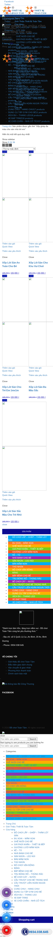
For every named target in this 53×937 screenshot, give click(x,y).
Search (33, 739)
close (4, 524)
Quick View (7, 246)
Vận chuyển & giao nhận (19, 667)
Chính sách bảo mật (17, 673)
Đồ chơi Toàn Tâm (18, 727)
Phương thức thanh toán (19, 670)
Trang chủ (7, 126)
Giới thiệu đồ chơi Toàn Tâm (21, 661)
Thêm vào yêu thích (11, 251)
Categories (7, 39)
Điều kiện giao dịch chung (20, 664)
